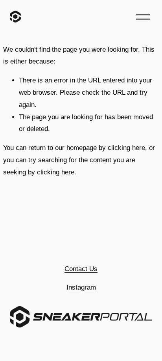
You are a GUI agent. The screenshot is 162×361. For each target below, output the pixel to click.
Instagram (81, 287)
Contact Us (81, 269)
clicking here (126, 148)
